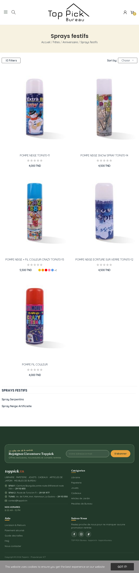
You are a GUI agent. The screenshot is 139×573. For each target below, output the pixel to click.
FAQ (7, 540)
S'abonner (120, 453)
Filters (13, 60)
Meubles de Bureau (81, 503)
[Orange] (43, 270)
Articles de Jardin (80, 498)
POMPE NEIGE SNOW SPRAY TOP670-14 (104, 155)
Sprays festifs (14, 391)
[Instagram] (81, 534)
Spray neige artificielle (17, 406)
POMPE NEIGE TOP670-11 (35, 155)
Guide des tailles (14, 535)
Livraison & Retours (15, 525)
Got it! (122, 566)
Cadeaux (76, 493)
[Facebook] (74, 534)
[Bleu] (52, 270)
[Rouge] (46, 270)
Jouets (74, 487)
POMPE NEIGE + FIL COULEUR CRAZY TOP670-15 (34, 259)
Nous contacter (13, 546)
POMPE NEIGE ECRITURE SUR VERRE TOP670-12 (104, 259)
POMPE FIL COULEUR (35, 364)
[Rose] (49, 270)
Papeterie (76, 482)
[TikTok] (88, 534)
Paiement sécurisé (14, 530)
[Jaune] (39, 270)
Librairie (75, 477)
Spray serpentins (13, 399)
